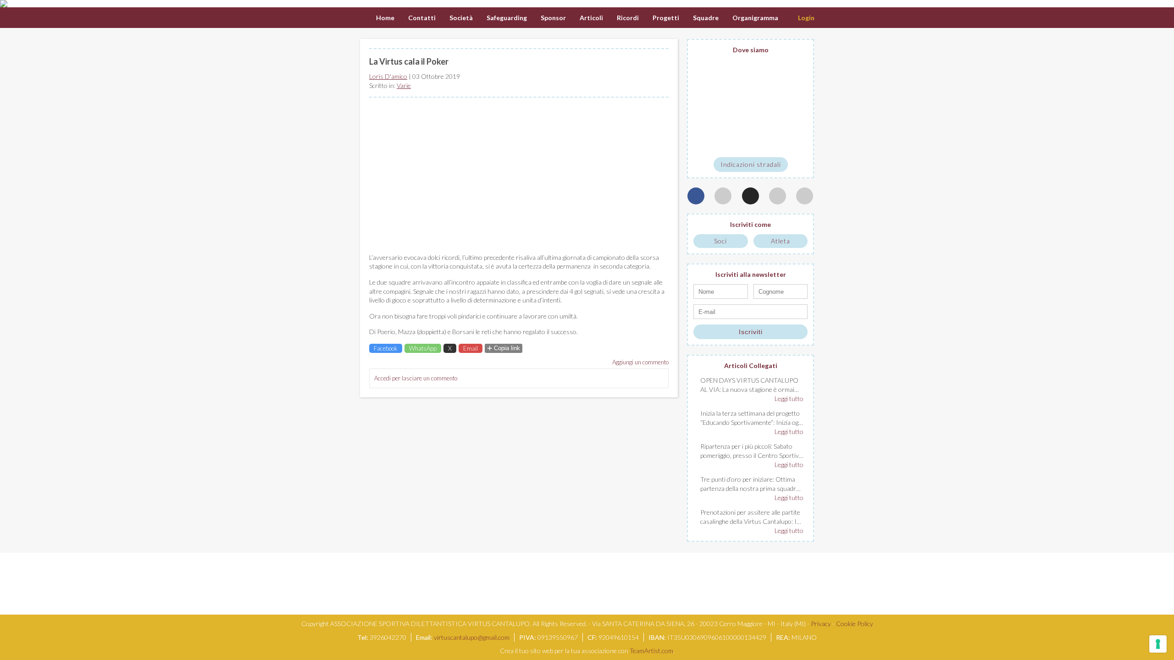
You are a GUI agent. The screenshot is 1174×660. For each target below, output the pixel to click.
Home (385, 18)
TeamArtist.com (651, 650)
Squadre (706, 18)
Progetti (666, 18)
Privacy (821, 623)
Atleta (780, 241)
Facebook (386, 348)
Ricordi (628, 18)
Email (470, 348)
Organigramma (755, 18)
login (806, 18)
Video (830, 18)
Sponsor (553, 18)
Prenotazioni (919, 18)
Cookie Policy (854, 623)
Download (969, 18)
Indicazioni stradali (750, 164)
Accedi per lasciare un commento (415, 378)
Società (461, 18)
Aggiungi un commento (640, 362)
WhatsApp (423, 348)
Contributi (869, 18)
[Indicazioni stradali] (750, 106)
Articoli (591, 18)
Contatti (422, 18)
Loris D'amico (388, 76)
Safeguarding (507, 18)
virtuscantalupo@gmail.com (471, 637)
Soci (720, 241)
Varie (404, 85)
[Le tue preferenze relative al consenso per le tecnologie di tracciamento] (1158, 644)
